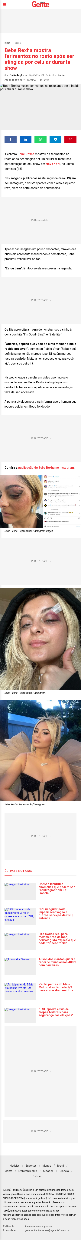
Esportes (31, 1165)
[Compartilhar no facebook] (11, 139)
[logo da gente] (40, 4)
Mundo (47, 1165)
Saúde (37, 1176)
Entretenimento (27, 1170)
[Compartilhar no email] (70, 139)
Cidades (48, 1170)
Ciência (64, 1170)
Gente (18, 43)
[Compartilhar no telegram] (56, 139)
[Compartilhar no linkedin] (26, 139)
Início (7, 43)
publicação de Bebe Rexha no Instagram (46, 467)
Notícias (15, 1165)
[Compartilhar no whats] (40, 139)
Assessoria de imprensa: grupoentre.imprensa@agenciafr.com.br (47, 1228)
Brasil (60, 1165)
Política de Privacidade (9, 1228)
